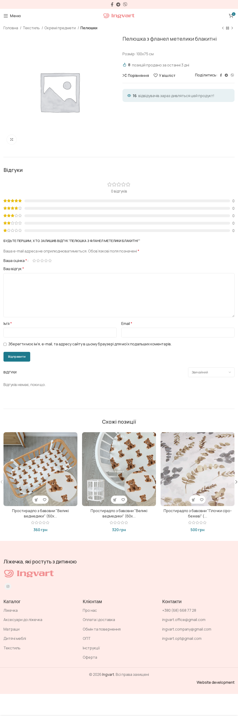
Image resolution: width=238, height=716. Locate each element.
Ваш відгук (13, 268)
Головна (11, 27)
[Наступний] (232, 28)
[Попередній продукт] (223, 28)
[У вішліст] (44, 500)
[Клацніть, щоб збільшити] (11, 139)
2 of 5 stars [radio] (38, 260)
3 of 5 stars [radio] (42, 260)
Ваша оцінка (15, 260)
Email (126, 323)
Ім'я (7, 323)
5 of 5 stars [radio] (50, 260)
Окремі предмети (60, 27)
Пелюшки (88, 27)
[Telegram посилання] (118, 4)
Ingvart (108, 674)
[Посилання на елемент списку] (39, 611)
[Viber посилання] (125, 4)
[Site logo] (119, 15)
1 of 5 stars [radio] (34, 260)
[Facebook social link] (112, 4)
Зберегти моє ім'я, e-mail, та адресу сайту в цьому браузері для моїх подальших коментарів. (90, 344)
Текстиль (31, 27)
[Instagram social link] (7, 586)
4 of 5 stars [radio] (46, 260)
